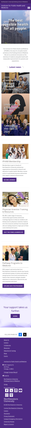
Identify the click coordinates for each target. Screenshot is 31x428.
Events (6, 356)
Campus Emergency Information (13, 419)
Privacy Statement (9, 416)
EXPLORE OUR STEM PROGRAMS (13, 286)
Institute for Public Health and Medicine (13, 6)
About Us (6, 340)
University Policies (9, 421)
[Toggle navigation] (29, 8)
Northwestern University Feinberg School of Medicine (14, 2)
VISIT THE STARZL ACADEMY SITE (13, 232)
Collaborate (7, 345)
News (5, 353)
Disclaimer (7, 413)
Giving (15, 316)
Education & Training (10, 351)
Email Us (6, 375)
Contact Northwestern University (13, 408)
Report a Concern (9, 424)
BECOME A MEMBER (9, 180)
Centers (6, 343)
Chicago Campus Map (10, 372)
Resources (7, 348)
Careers (6, 411)
